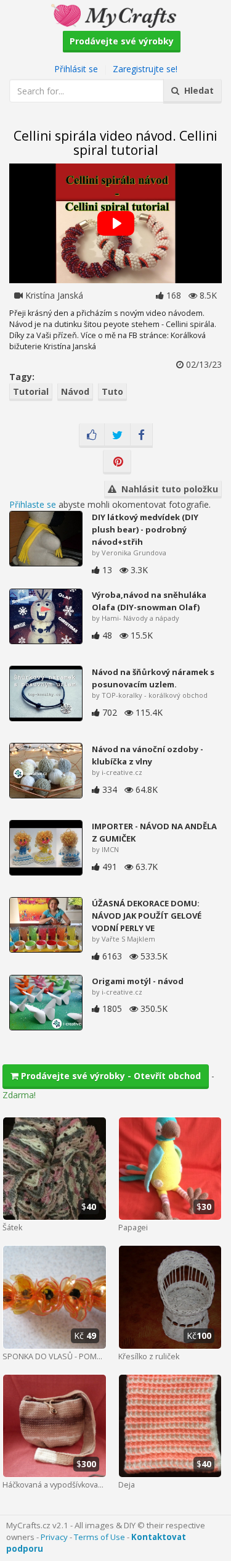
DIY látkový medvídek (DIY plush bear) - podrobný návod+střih (145, 529)
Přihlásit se (76, 69)
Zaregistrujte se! (145, 69)
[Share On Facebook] (141, 435)
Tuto (112, 391)
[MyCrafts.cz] (115, 14)
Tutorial (31, 391)
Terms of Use (99, 1536)
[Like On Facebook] (92, 435)
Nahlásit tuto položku (167, 489)
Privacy (54, 1536)
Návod (75, 391)
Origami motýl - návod (138, 981)
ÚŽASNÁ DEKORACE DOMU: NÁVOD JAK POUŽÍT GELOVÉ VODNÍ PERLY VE (146, 916)
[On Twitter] (117, 435)
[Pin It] (117, 462)
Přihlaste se (32, 504)
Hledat (196, 90)
